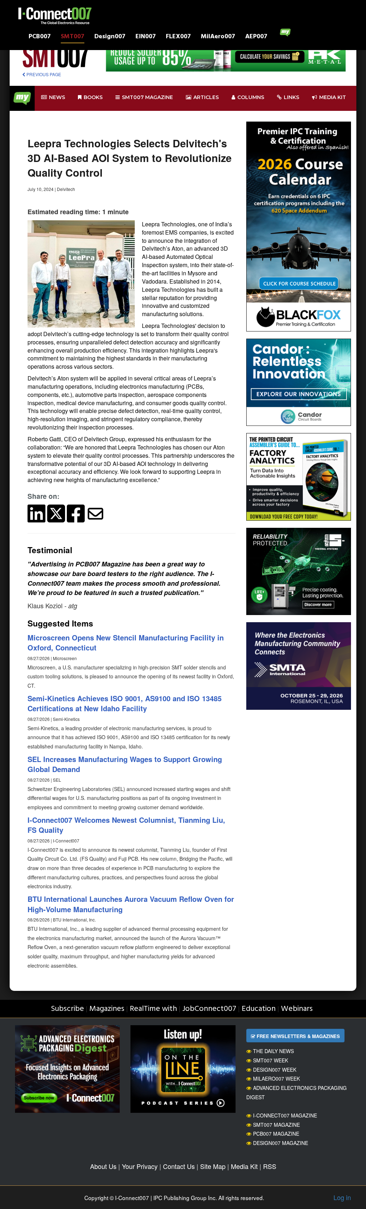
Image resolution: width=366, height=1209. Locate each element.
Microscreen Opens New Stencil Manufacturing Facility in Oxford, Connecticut (126, 642)
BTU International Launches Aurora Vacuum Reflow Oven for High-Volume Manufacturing (131, 904)
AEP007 (256, 37)
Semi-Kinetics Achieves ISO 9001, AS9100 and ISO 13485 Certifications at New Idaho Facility (125, 703)
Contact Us (179, 1166)
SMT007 (72, 37)
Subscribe (67, 1009)
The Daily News (273, 1051)
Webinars (297, 1009)
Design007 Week (274, 1069)
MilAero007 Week (276, 1078)
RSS (269, 1166)
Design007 (109, 37)
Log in (342, 1197)
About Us (103, 1166)
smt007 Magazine (147, 97)
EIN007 (145, 37)
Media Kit (244, 1166)
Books (93, 97)
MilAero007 (218, 37)
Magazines (106, 1009)
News (57, 97)
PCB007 (40, 37)
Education (259, 1009)
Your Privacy (140, 1166)
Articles (206, 97)
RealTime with (153, 1009)
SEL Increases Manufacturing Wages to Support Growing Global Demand (125, 764)
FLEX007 (178, 37)
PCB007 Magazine (276, 1133)
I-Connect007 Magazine (285, 1115)
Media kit (332, 97)
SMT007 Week (270, 1060)
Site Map (213, 1166)
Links (291, 97)
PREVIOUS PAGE (43, 74)
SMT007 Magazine (276, 1124)
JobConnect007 (209, 1009)
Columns (250, 97)
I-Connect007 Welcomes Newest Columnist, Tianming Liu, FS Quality (126, 825)
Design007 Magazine (280, 1142)
